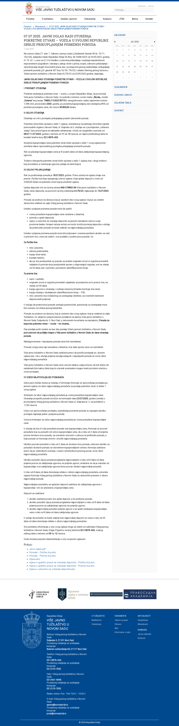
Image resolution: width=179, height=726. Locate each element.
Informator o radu (122, 632)
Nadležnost (97, 620)
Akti (116, 628)
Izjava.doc (34, 559)
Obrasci (118, 624)
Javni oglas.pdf (37, 549)
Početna (27, 26)
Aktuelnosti (40, 26)
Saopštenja (143, 620)
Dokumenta (120, 87)
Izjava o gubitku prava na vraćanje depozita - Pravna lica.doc (62, 565)
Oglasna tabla (122, 102)
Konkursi (141, 638)
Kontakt (119, 110)
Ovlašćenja (96, 624)
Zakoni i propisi (121, 620)
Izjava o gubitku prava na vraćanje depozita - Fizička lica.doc (62, 562)
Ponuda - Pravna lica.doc (42, 555)
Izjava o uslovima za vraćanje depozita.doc (52, 569)
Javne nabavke (144, 634)
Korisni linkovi (123, 95)
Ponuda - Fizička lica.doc (42, 552)
